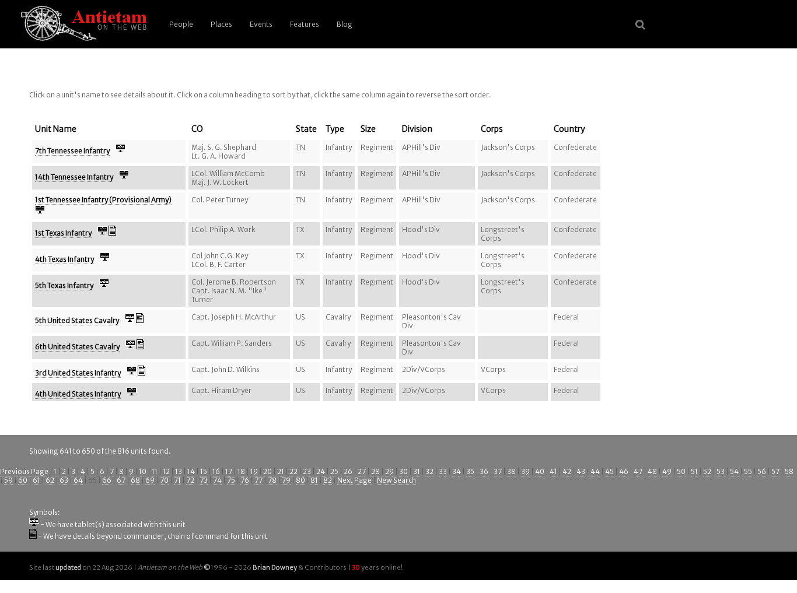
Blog (344, 24)
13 (178, 471)
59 (8, 480)
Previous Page (24, 471)
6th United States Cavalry (77, 346)
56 (761, 471)
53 (720, 471)
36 (484, 471)
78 (272, 480)
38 (511, 471)
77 (258, 480)
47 (638, 471)
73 (204, 480)
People (181, 24)
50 (681, 471)
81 (314, 480)
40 (539, 471)
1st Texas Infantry (63, 233)
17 (228, 471)
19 (254, 471)
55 (748, 471)
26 (348, 471)
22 (293, 471)
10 (142, 471)
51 (694, 471)
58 (789, 471)
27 (362, 471)
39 (525, 471)
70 (164, 480)
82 (327, 480)
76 (244, 480)
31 (416, 471)
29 (389, 471)
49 (667, 471)
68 (135, 480)
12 (166, 471)
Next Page (354, 480)
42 (566, 471)
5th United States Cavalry (77, 320)
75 (231, 480)
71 (177, 480)
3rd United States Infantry (78, 373)
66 (106, 480)
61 (36, 480)
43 (580, 471)
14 (191, 471)
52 (707, 471)
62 (50, 480)
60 (22, 480)
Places (221, 24)
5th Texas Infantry (64, 285)
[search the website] (640, 24)
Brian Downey (275, 567)
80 (300, 480)
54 (734, 471)
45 (609, 471)
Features (304, 24)
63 (64, 480)
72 (190, 480)
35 (470, 471)
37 (498, 471)
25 (334, 471)
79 (286, 480)
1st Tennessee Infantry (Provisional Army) (103, 199)
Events (261, 24)
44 (595, 471)
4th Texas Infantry (64, 259)
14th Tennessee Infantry (74, 177)
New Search (396, 480)
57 (775, 471)
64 (78, 480)
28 (375, 471)
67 (121, 480)
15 (203, 471)
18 (241, 471)
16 (216, 471)
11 (155, 471)
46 (623, 471)
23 (307, 471)
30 (403, 471)
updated (68, 567)
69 (150, 480)
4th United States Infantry (78, 394)
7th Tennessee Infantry (72, 150)
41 (553, 471)
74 (217, 480)
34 (456, 471)
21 (280, 471)
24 (320, 471)
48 (652, 471)
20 (267, 471)
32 (429, 471)
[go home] (81, 24)
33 (443, 471)
